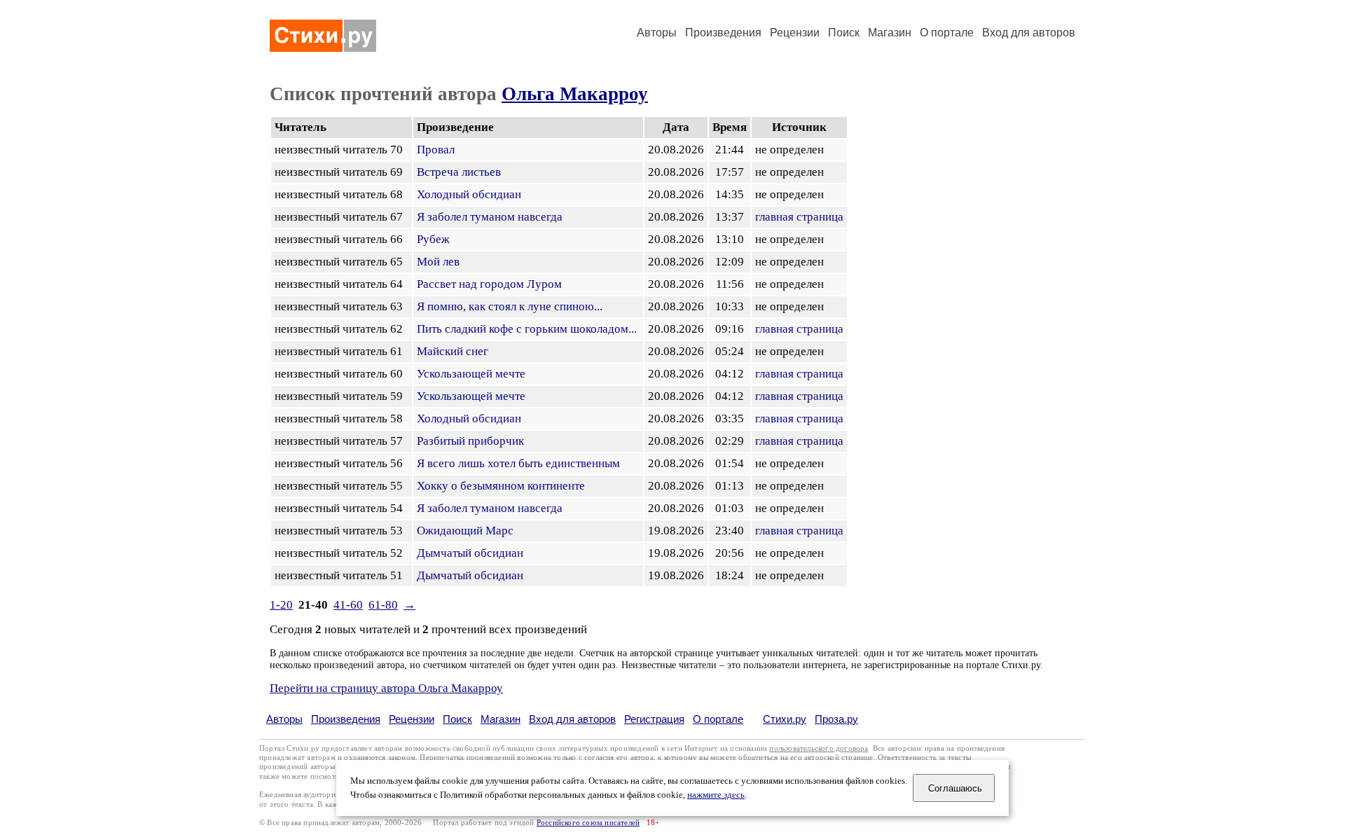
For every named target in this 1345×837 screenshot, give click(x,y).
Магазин (889, 33)
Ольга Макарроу (575, 93)
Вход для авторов (1028, 33)
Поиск (844, 33)
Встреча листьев (459, 172)
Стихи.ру (784, 719)
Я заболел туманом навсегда (490, 216)
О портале (718, 719)
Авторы (657, 33)
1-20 (281, 604)
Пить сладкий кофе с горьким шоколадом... (527, 329)
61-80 (383, 604)
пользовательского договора (818, 748)
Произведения (723, 33)
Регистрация (654, 719)
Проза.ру (836, 719)
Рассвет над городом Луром (489, 284)
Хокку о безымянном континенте (501, 485)
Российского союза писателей (588, 822)
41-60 (348, 604)
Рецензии (795, 33)
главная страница (799, 216)
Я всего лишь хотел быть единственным (518, 463)
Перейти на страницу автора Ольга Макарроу (386, 688)
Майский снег (452, 351)
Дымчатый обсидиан (470, 553)
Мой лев (438, 261)
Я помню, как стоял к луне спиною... (509, 306)
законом (401, 757)
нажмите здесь (716, 795)
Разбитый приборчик (470, 441)
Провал (436, 149)
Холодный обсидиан (469, 194)
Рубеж (433, 239)
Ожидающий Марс (465, 530)
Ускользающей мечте (471, 373)
